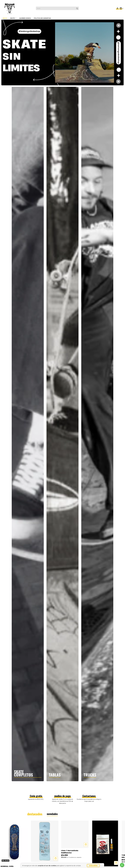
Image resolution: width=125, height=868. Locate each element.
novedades (52, 814)
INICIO (5, 18)
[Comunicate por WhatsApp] (122, 865)
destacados (34, 814)
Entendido (93, 865)
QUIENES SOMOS (25, 18)
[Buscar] (77, 8)
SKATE (12, 18)
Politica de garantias (42, 18)
